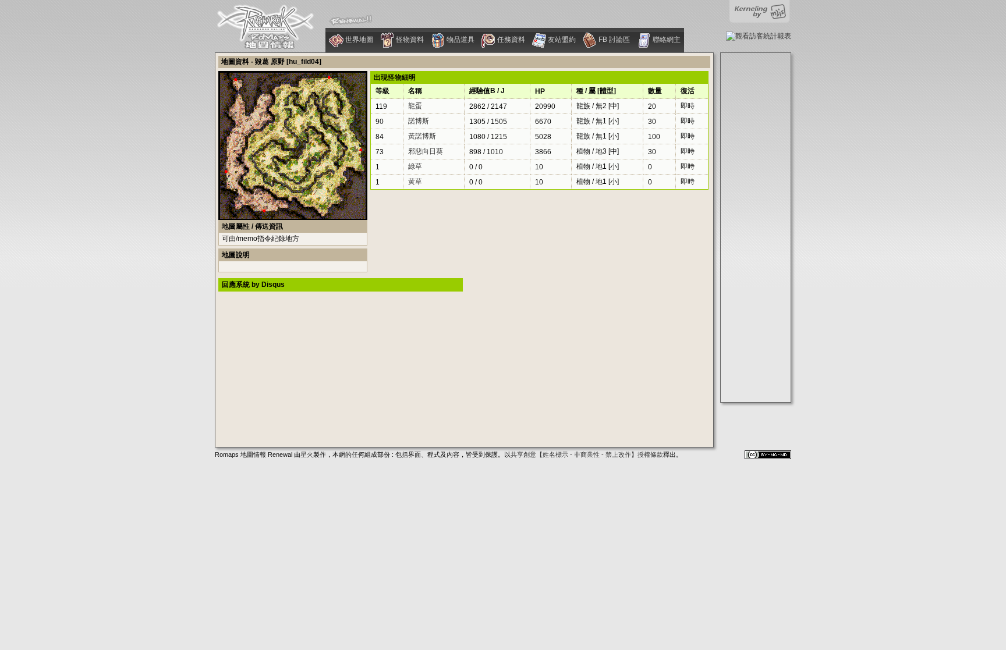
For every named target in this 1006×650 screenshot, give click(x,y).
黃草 (415, 181)
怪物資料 (409, 39)
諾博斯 (418, 121)
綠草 (415, 166)
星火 (306, 454)
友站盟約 (561, 39)
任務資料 (510, 39)
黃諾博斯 (422, 136)
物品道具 (459, 39)
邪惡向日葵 (425, 151)
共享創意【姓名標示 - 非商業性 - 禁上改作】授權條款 (587, 454)
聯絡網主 (666, 39)
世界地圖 (358, 39)
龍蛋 (415, 106)
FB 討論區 (613, 39)
